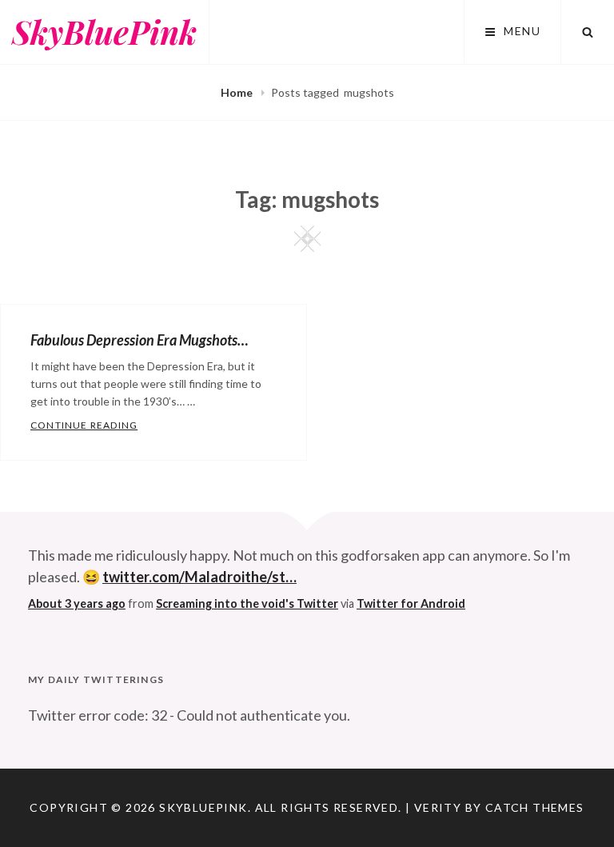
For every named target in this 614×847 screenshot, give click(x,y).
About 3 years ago (77, 603)
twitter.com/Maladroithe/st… (199, 576)
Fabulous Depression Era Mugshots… (139, 340)
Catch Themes (534, 807)
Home (238, 92)
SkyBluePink (104, 31)
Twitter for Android (411, 603)
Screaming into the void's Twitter (247, 603)
